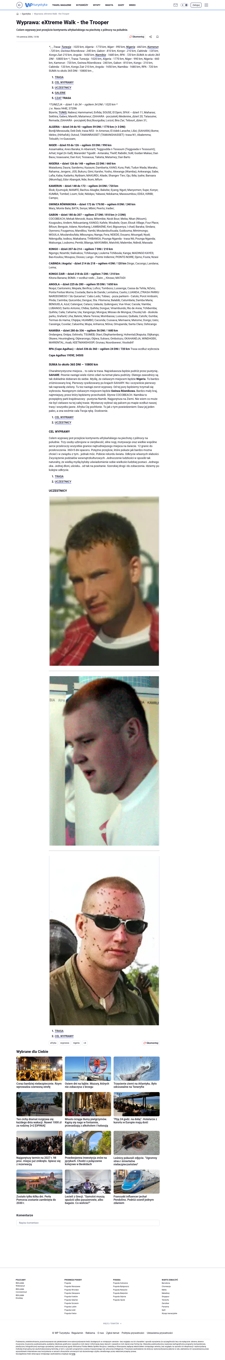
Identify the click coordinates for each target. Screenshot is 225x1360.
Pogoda (67, 1283)
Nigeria (130, 46)
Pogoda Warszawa (72, 1286)
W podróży (82, 5)
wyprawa (64, 1043)
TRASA (59, 77)
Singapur (165, 1297)
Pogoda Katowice (120, 1283)
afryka (53, 1043)
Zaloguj (196, 5)
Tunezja (66, 46)
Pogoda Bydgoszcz (121, 1286)
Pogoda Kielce (70, 1313)
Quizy (121, 5)
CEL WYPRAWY (64, 82)
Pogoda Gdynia (119, 1297)
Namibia (100, 54)
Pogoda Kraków (71, 1297)
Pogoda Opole (119, 1300)
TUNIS (63, 112)
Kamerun (152, 46)
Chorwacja (166, 1286)
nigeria (76, 1043)
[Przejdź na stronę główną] (19, 7)
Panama (165, 1307)
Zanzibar (165, 1303)
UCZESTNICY (63, 87)
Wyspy (96, 5)
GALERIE (60, 92)
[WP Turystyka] (38, 5)
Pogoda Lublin (70, 1307)
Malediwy (166, 1293)
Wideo (132, 5)
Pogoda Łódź (69, 1310)
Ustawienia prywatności (159, 1333)
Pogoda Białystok (120, 1293)
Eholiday (19, 1298)
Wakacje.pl (20, 1286)
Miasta (109, 5)
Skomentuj (138, 36)
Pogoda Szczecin (71, 1303)
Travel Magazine (61, 5)
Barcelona (166, 1283)
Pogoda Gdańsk (71, 1300)
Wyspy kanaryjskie (169, 1313)
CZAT (58, 98)
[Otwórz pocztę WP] (175, 5)
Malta (164, 1290)
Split (163, 1310)
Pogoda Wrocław (71, 1290)
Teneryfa (165, 1300)
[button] (184, 5)
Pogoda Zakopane (72, 1293)
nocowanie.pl (21, 1292)
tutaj (73, 1354)
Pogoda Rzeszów (120, 1290)
